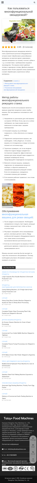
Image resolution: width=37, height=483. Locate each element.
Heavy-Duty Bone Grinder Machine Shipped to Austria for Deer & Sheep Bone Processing (16, 301)
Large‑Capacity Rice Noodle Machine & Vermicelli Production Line (17, 277)
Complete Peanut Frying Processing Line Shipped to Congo (18, 345)
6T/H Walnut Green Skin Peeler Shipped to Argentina (18, 355)
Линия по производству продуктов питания (18, 272)
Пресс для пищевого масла (12, 361)
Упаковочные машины (10, 383)
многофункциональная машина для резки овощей (17, 216)
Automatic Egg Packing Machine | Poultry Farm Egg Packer (18, 386)
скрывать (16, 80)
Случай (4, 298)
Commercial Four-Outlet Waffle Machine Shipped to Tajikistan (18, 334)
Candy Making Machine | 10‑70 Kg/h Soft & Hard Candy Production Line (17, 290)
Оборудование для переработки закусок (17, 287)
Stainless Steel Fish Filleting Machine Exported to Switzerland (17, 375)
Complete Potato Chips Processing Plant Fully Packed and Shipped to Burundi (16, 312)
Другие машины (8, 320)
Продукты (5, 274)
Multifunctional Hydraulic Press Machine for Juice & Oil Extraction (18, 365)
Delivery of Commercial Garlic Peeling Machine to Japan (17, 397)
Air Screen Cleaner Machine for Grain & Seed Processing (16, 323)
